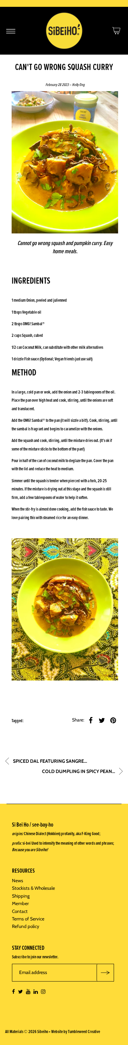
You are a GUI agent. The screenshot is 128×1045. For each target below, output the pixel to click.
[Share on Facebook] (90, 720)
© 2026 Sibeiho (36, 1031)
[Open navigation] (10, 30)
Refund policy (25, 926)
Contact (20, 911)
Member (20, 903)
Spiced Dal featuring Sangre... (49, 761)
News (17, 880)
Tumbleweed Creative (84, 1031)
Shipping (21, 896)
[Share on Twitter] (102, 720)
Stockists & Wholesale (33, 888)
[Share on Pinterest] (113, 720)
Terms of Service (28, 918)
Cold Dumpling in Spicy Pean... (79, 771)
